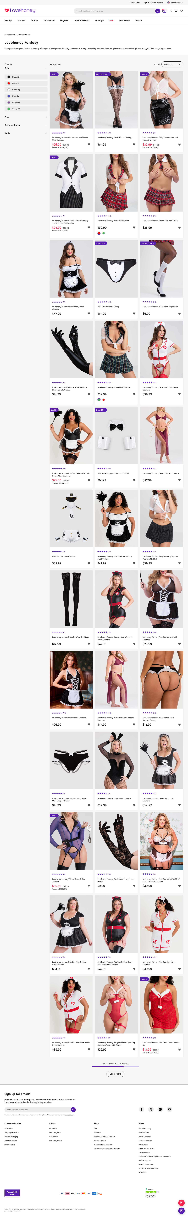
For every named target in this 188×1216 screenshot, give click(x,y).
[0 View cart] (181, 11)
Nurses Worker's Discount (103, 1144)
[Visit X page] (151, 1109)
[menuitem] (9, 20)
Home (6, 34)
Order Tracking (9, 1144)
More (141, 1123)
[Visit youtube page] (169, 1109)
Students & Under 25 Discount (104, 1136)
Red (13, 84)
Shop (96, 1123)
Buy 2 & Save (101, 74)
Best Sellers (124, 20)
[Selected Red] (99, 233)
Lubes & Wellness (81, 20)
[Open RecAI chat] (181, 1203)
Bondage (99, 20)
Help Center (8, 1129)
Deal (53, 74)
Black (13, 77)
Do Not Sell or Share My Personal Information (155, 1156)
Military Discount (100, 1140)
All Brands (97, 1133)
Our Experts (53, 1136)
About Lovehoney (145, 1129)
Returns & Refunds (10, 1140)
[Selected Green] (103, 233)
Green (13, 109)
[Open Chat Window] (181, 1211)
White (13, 90)
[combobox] (117, 11)
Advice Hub (53, 1129)
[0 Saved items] (176, 11)
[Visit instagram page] (160, 1109)
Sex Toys (8, 20)
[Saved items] (89, 144)
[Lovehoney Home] (19, 10)
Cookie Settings (144, 1152)
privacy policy (69, 1115)
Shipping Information (11, 1133)
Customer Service (12, 1123)
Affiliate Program (145, 1160)
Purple (13, 103)
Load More (115, 1073)
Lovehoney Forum (55, 1140)
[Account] (170, 10)
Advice (138, 20)
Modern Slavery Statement (148, 1168)
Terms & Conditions (145, 1140)
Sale (111, 20)
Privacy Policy (143, 1144)
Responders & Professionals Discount (107, 1148)
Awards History (144, 1133)
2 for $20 (99, 243)
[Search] (157, 11)
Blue (13, 97)
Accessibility (143, 1172)
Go (73, 1109)
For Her (21, 20)
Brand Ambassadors (146, 1164)
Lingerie (64, 20)
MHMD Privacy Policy (146, 1148)
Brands (12, 34)
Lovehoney (94, 26)
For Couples (49, 20)
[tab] (26, 70)
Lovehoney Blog (54, 1133)
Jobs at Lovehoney (145, 1136)
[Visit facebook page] (141, 1109)
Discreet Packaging (11, 1136)
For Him (34, 20)
